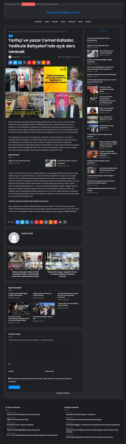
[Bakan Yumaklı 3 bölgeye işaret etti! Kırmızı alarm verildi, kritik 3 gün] (92, 144)
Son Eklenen (102, 31)
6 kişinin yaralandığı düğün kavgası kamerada (18, 294)
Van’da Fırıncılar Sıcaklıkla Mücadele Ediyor (107, 89)
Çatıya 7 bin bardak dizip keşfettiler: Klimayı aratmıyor (108, 153)
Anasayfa (38, 21)
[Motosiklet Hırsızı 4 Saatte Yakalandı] (50, 163)
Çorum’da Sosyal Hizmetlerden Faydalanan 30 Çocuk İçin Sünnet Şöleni (18, 318)
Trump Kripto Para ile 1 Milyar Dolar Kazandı (68, 304)
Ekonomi (55, 21)
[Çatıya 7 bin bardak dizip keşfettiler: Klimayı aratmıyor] (92, 154)
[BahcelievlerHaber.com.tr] (63, 12)
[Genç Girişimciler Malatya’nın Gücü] (92, 119)
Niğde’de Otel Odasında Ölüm (19, 161)
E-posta (11, 371)
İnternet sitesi (49, 371)
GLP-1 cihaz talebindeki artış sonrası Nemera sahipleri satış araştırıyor (100, 68)
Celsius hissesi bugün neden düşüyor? (100, 176)
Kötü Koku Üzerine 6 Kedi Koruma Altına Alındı (108, 169)
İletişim (88, 21)
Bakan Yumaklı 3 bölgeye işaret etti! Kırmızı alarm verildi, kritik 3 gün (108, 144)
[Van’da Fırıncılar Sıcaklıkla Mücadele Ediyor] (92, 90)
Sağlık (63, 21)
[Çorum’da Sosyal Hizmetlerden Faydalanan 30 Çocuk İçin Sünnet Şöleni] (19, 309)
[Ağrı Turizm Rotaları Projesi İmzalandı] (92, 111)
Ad (9, 364)
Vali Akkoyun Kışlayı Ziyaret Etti (43, 318)
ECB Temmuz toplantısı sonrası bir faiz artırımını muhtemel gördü (101, 182)
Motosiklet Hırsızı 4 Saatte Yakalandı (47, 4)
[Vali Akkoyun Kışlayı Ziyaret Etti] (44, 309)
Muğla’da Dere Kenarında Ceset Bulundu (42, 294)
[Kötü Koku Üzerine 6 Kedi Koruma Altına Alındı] (92, 170)
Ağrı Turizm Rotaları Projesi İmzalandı (107, 109)
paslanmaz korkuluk (63, 393)
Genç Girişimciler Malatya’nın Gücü (106, 118)
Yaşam (80, 21)
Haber (47, 21)
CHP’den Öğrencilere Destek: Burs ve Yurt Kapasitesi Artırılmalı (68, 295)
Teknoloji (71, 21)
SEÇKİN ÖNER (16, 57)
